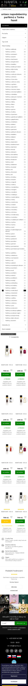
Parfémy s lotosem (15, 179)
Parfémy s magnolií (15, 182)
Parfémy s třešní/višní (15, 293)
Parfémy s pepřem (15, 236)
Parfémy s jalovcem (15, 127)
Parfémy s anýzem (15, 56)
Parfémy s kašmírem (15, 147)
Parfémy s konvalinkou (15, 154)
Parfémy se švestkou (15, 285)
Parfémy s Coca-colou (15, 79)
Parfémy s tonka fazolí (15, 290)
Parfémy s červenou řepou (15, 89)
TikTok (16, 651)
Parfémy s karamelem (15, 142)
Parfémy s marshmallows (15, 197)
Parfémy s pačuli (15, 234)
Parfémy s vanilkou (15, 298)
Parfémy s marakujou (15, 194)
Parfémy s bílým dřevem (15, 318)
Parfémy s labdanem (15, 164)
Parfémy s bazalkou (15, 64)
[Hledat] (20, 2)
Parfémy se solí (15, 270)
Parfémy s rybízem (15, 263)
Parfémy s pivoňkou (15, 241)
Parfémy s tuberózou (15, 295)
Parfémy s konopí (15, 149)
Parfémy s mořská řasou (15, 214)
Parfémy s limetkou (15, 177)
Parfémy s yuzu (15, 305)
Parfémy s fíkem (15, 104)
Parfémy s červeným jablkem (15, 92)
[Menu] (2, 2)
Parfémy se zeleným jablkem (15, 310)
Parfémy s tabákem (15, 288)
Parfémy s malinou (15, 184)
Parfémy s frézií (15, 107)
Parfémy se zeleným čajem (15, 313)
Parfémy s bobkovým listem (15, 67)
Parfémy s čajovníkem (15, 87)
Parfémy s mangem (15, 189)
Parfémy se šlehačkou (15, 283)
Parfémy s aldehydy (15, 49)
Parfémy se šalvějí (15, 280)
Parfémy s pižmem (15, 244)
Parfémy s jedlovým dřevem (15, 132)
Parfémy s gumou (15, 109)
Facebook (7, 651)
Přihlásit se (21, 623)
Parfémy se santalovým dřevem (15, 265)
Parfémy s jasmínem (15, 129)
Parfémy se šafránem (15, 278)
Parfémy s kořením (15, 320)
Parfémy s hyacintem (15, 114)
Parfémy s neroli (15, 227)
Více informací (14, 672)
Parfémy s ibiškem (15, 124)
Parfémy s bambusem (15, 59)
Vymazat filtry (15, 337)
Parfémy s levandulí (15, 167)
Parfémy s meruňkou (15, 209)
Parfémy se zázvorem (15, 308)
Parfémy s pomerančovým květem (15, 249)
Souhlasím (14, 681)
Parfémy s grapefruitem (15, 119)
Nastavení (14, 676)
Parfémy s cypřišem (15, 84)
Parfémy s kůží (15, 162)
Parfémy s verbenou (15, 303)
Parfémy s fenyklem (15, 99)
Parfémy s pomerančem (15, 246)
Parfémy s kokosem (15, 152)
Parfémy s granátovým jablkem (15, 117)
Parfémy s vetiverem (15, 300)
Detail (6, 521)
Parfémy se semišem (15, 268)
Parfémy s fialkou (15, 102)
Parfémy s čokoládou (15, 94)
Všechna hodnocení (14, 587)
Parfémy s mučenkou (15, 217)
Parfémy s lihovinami (15, 172)
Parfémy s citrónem (15, 77)
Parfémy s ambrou (15, 51)
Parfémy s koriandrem (15, 157)
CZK (25, 5)
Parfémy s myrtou (15, 224)
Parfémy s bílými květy (15, 69)
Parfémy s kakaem (15, 137)
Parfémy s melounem (15, 207)
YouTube (20, 651)
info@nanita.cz (15, 646)
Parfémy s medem (15, 204)
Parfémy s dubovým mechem (15, 97)
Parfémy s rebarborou (15, 255)
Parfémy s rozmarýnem (15, 258)
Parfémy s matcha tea (15, 202)
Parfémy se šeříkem (15, 273)
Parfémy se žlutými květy (15, 315)
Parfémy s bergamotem (15, 62)
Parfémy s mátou (15, 199)
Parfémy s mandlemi (15, 192)
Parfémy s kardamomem (15, 144)
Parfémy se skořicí (15, 275)
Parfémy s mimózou (15, 212)
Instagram (12, 651)
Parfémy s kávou (15, 139)
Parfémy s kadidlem (15, 134)
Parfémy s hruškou (15, 112)
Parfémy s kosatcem (15, 159)
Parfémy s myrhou (15, 222)
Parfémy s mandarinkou (15, 187)
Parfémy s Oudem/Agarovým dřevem (15, 230)
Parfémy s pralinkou (15, 253)
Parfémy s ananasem (15, 54)
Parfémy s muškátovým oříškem (15, 219)
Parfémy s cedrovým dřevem (15, 74)
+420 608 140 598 (15, 638)
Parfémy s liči (15, 169)
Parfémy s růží (15, 260)
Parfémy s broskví (15, 72)
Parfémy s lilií (15, 174)
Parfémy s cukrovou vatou (15, 82)
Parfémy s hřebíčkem (15, 122)
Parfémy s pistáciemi (15, 239)
